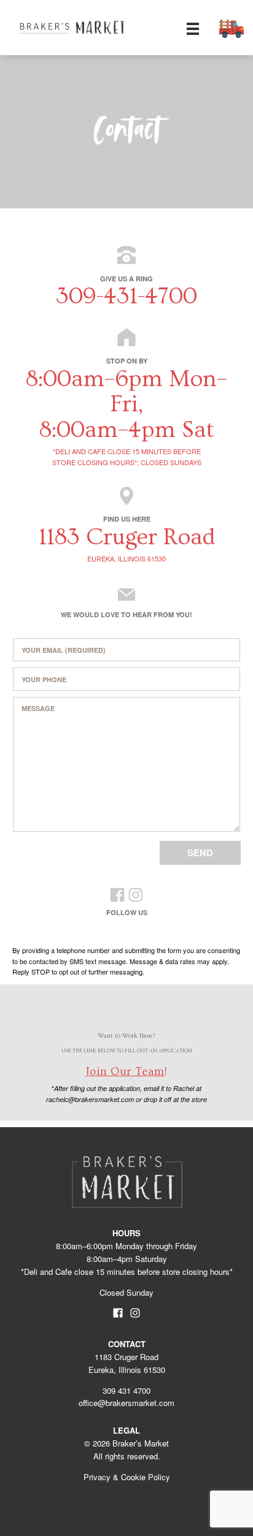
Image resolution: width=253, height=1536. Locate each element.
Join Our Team (125, 1071)
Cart (231, 29)
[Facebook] (117, 897)
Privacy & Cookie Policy (127, 1477)
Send (200, 852)
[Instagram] (135, 897)
